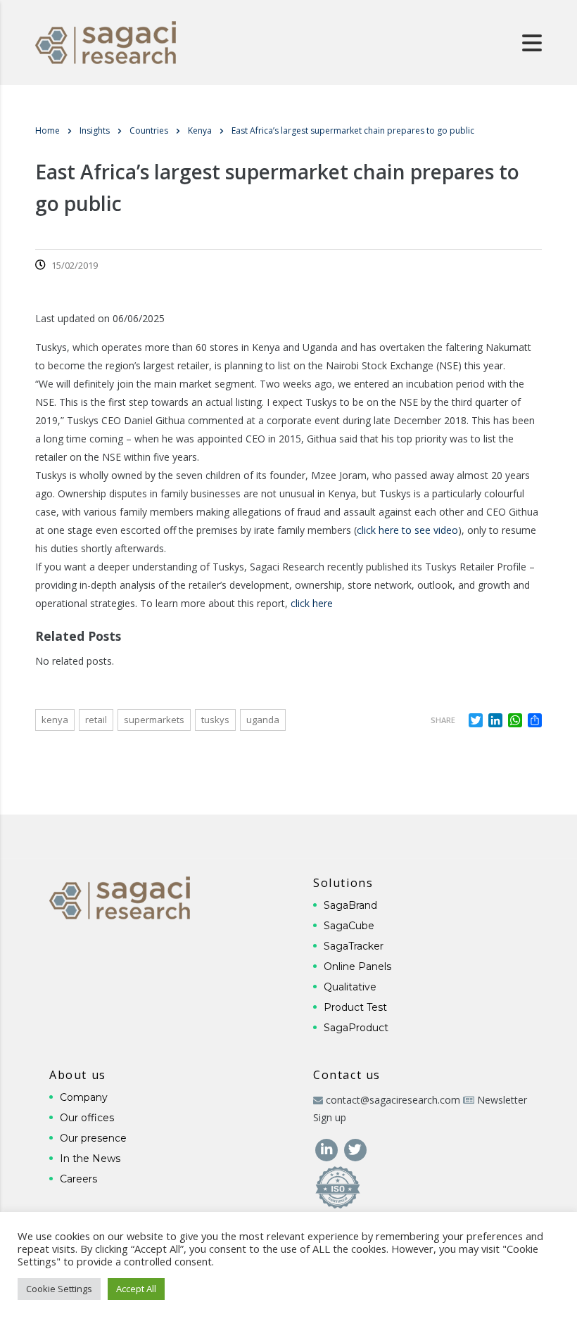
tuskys (215, 719)
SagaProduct (356, 1027)
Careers (78, 1179)
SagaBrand (350, 905)
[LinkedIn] (327, 1149)
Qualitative (350, 987)
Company (84, 1097)
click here (312, 603)
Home (47, 130)
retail (96, 719)
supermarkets (154, 719)
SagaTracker (353, 946)
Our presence (93, 1138)
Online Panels (357, 966)
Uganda (262, 719)
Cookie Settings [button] (59, 1288)
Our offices (87, 1117)
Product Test (355, 1007)
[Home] (105, 41)
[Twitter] (355, 1149)
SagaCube (349, 925)
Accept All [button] (136, 1288)
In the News (90, 1158)
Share (443, 720)
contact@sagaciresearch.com (393, 1099)
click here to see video (407, 530)
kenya (55, 719)
